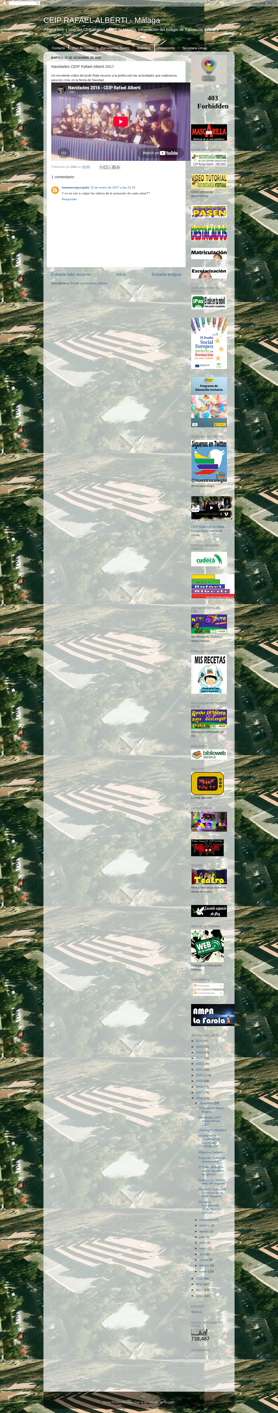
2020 (200, 1075)
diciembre (206, 1103)
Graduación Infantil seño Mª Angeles (212, 1181)
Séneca (196, 1312)
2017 (200, 1092)
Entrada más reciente (71, 274)
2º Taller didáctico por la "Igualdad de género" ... (211, 1171)
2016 (200, 1098)
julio (202, 1237)
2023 (200, 1058)
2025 (200, 1046)
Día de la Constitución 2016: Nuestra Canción (210, 1207)
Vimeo (195, 535)
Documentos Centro (115, 48)
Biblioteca (144, 48)
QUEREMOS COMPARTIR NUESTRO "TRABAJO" (209, 1141)
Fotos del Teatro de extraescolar (212, 1159)
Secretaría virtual (194, 48)
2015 (200, 1278)
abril (202, 1254)
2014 (200, 1284)
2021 (200, 1069)
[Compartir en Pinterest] (118, 167)
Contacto (58, 48)
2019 (200, 1081)
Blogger (169, 1402)
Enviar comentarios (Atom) (89, 283)
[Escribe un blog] (106, 167)
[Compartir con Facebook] (114, 167)
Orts (74, 166)
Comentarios (205, 993)
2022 (200, 1063)
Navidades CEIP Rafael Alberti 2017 (210, 1121)
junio (203, 1242)
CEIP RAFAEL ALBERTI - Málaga (101, 20)
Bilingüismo (166, 48)
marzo (204, 1260)
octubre (205, 1225)
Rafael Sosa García (204, 531)
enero (203, 1271)
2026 (200, 1041)
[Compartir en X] (110, 167)
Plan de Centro (82, 48)
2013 (200, 1290)
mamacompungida (75, 187)
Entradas (203, 985)
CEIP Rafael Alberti (204, 526)
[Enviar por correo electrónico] (101, 167)
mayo (203, 1248)
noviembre (207, 1219)
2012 (200, 1295)
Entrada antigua (166, 274)
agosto (204, 1231)
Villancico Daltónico (212, 1152)
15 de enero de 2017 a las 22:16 (112, 187)
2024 (200, 1052)
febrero (204, 1265)
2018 (200, 1086)
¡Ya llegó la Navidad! (213, 1130)
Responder (69, 199)
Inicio (121, 274)
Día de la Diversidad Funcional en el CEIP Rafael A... (212, 1193)
